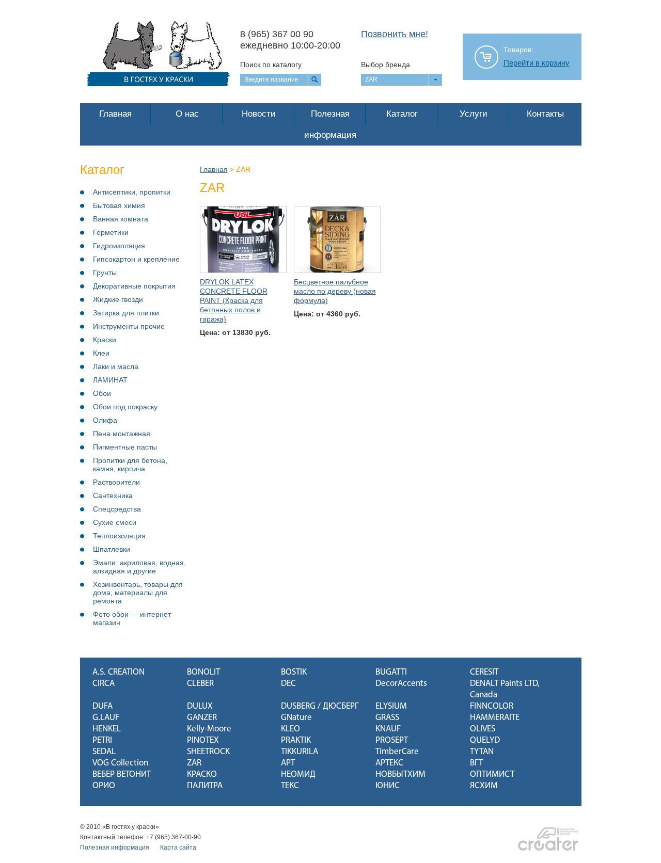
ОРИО (103, 785)
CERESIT (484, 672)
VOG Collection (120, 763)
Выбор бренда (385, 64)
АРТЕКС (389, 763)
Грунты (105, 272)
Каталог (402, 114)
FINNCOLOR (491, 706)
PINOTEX (203, 740)
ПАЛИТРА (205, 785)
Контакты (545, 114)
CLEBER (200, 683)
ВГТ (476, 763)
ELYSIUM (391, 706)
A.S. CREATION (118, 672)
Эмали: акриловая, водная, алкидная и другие (139, 566)
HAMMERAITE (495, 717)
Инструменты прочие (129, 326)
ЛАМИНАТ (110, 380)
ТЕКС (290, 785)
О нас (187, 114)
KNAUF (388, 729)
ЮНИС (387, 785)
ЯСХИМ (484, 785)
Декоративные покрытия (134, 286)
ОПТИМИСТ (492, 774)
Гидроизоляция (119, 246)
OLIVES (482, 729)
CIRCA (103, 683)
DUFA (102, 706)
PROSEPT (391, 740)
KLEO (290, 729)
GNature (296, 717)
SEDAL (104, 751)
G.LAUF (105, 717)
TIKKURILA (299, 751)
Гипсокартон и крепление (136, 259)
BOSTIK (294, 672)
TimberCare (397, 751)
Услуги (473, 114)
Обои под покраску (125, 407)
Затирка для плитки (126, 313)
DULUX (200, 706)
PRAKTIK (296, 740)
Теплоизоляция (119, 536)
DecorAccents (401, 683)
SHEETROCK (208, 751)
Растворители (116, 482)
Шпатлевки (111, 549)
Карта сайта (178, 847)
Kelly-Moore (209, 729)
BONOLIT (203, 672)
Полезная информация (330, 124)
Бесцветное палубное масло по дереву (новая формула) (335, 291)
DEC (288, 683)
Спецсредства (117, 509)
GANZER (202, 717)
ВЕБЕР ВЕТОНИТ (121, 774)
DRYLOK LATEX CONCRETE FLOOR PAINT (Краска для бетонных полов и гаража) (233, 300)
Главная (115, 114)
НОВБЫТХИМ (400, 774)
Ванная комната (120, 219)
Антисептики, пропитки (131, 192)
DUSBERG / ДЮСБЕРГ (319, 706)
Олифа (105, 420)
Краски (104, 339)
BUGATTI (391, 672)
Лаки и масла (115, 366)
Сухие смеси (114, 522)
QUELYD (485, 740)
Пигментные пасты (125, 447)
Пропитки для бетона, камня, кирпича (130, 464)
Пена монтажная (121, 433)
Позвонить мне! (394, 34)
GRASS (387, 717)
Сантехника (113, 495)
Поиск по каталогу (271, 64)
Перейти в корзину (536, 63)
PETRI (102, 740)
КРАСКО (202, 774)
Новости (259, 114)
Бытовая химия (119, 205)
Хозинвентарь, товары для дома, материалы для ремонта (138, 592)
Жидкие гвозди (118, 299)
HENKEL (106, 729)
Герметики (111, 232)
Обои (102, 393)
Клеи (101, 353)
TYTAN (482, 751)
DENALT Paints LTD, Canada (505, 689)
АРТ (288, 763)
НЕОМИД (298, 774)
